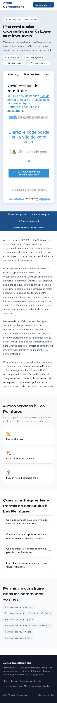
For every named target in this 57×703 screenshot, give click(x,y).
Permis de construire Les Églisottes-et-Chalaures (28, 613)
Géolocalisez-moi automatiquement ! (29, 173)
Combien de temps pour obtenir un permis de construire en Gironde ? (26, 536)
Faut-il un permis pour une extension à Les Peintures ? (27, 564)
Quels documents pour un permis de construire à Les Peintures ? (26, 521)
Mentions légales (46, 695)
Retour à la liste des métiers (29, 189)
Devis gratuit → (43, 5)
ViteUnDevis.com (44, 199)
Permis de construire (12, 686)
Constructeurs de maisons (32, 681)
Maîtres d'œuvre (10, 681)
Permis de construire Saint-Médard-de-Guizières (28, 625)
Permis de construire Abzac (18, 632)
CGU (10, 199)
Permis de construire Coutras (18, 607)
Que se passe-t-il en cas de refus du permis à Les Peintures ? (26, 550)
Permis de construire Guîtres (18, 638)
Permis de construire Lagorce (19, 619)
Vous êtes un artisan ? (43, 200)
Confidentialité (19, 199)
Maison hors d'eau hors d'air (37, 686)
